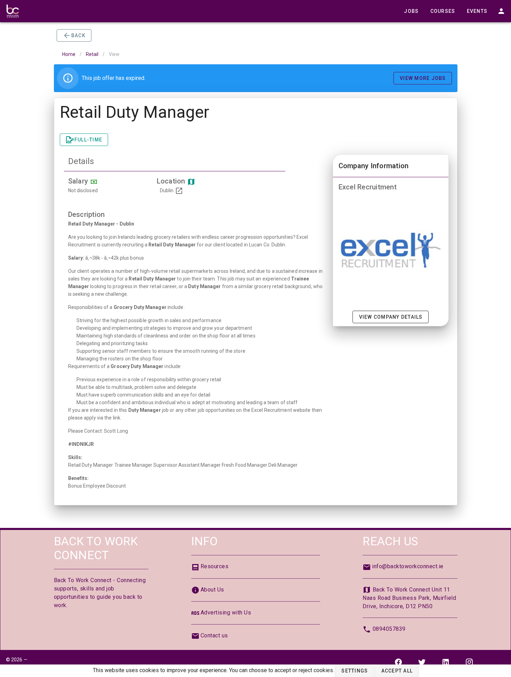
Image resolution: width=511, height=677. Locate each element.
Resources (215, 566)
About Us (212, 589)
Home (68, 54)
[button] (354, 670)
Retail (92, 54)
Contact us (214, 635)
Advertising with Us (226, 612)
